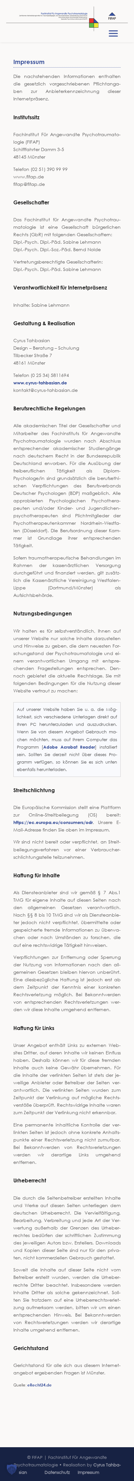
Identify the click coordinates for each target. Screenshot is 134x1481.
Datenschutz (57, 1472)
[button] (11, 1469)
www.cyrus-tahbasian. (37, 382)
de (64, 382)
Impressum (88, 1472)
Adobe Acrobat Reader (69, 747)
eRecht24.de (39, 1385)
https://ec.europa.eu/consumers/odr (53, 822)
